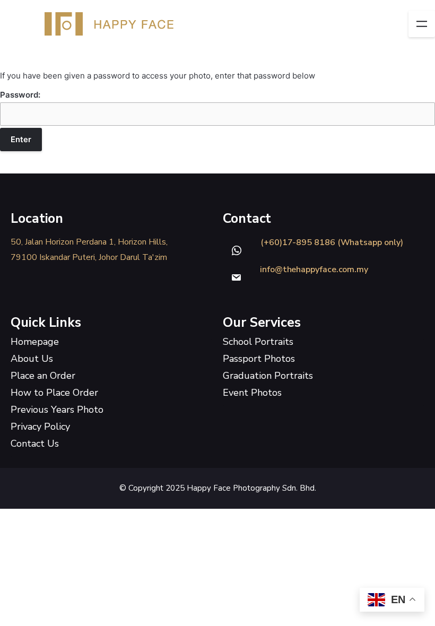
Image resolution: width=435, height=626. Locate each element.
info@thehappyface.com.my (314, 269)
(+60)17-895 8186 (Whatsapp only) (331, 242)
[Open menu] (421, 24)
